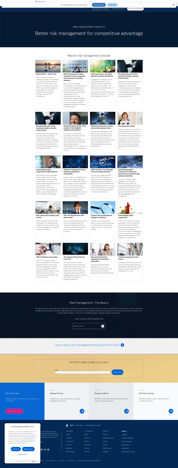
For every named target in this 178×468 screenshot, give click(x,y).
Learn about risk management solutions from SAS (87, 345)
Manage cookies (22, 454)
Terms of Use (61, 460)
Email (56, 370)
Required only (28, 449)
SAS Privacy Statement (31, 436)
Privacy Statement (50, 460)
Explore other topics (118, 9)
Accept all (15, 449)
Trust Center (70, 460)
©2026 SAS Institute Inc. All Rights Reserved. (88, 460)
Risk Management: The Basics (100, 9)
